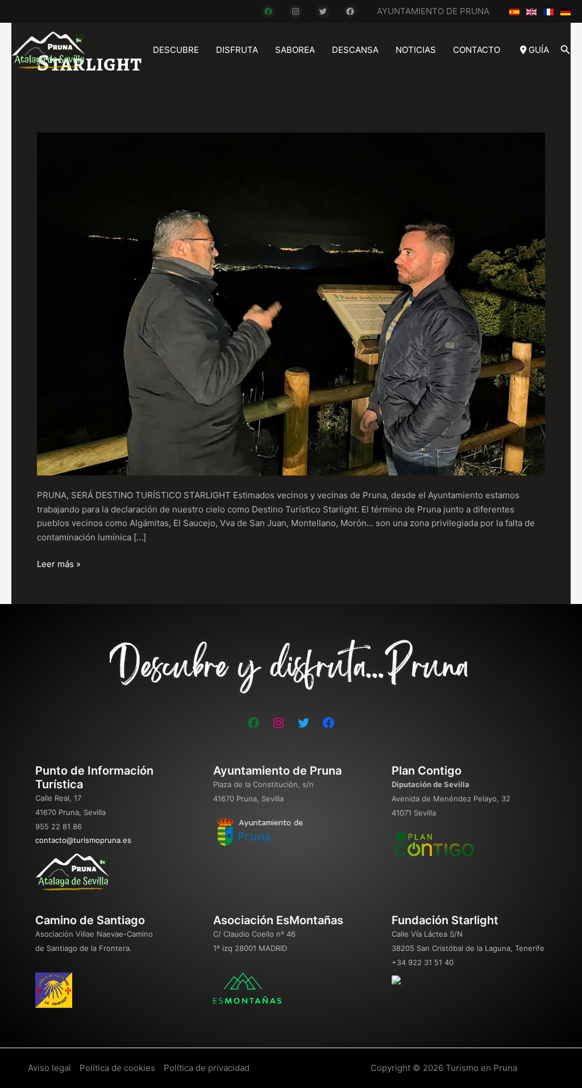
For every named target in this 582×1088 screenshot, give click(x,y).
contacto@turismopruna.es (83, 840)
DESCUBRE (176, 49)
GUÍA (537, 49)
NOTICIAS (416, 49)
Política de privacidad (207, 1067)
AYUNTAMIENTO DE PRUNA (433, 11)
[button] (565, 50)
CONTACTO (476, 49)
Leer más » (59, 565)
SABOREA (295, 49)
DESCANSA (355, 49)
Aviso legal (49, 1067)
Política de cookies (117, 1067)
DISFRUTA (237, 49)
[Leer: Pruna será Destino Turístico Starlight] (291, 303)
